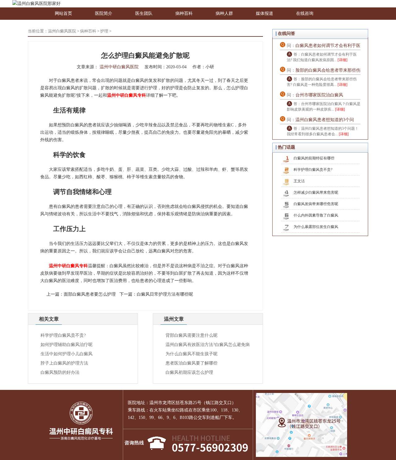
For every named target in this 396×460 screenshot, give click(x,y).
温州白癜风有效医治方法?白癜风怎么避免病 (208, 344)
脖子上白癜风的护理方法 (64, 363)
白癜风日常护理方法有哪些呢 (165, 294)
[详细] (342, 60)
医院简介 (103, 13)
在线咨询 (304, 13)
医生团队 (144, 13)
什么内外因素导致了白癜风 (316, 215)
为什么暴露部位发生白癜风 (316, 227)
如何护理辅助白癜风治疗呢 (67, 344)
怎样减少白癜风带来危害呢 (316, 192)
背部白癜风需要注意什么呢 (191, 335)
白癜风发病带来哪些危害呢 (316, 204)
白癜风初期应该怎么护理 (189, 372)
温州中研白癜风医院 (119, 67)
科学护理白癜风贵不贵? (63, 335)
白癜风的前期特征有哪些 (314, 158)
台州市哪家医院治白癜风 (319, 95)
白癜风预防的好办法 (60, 372)
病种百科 (184, 13)
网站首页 (63, 13)
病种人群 (224, 13)
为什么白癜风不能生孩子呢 (191, 354)
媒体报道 (264, 13)
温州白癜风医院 (62, 31)
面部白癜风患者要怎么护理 (90, 294)
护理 (104, 31)
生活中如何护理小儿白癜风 (67, 354)
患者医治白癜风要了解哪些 (191, 363)
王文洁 (299, 181)
